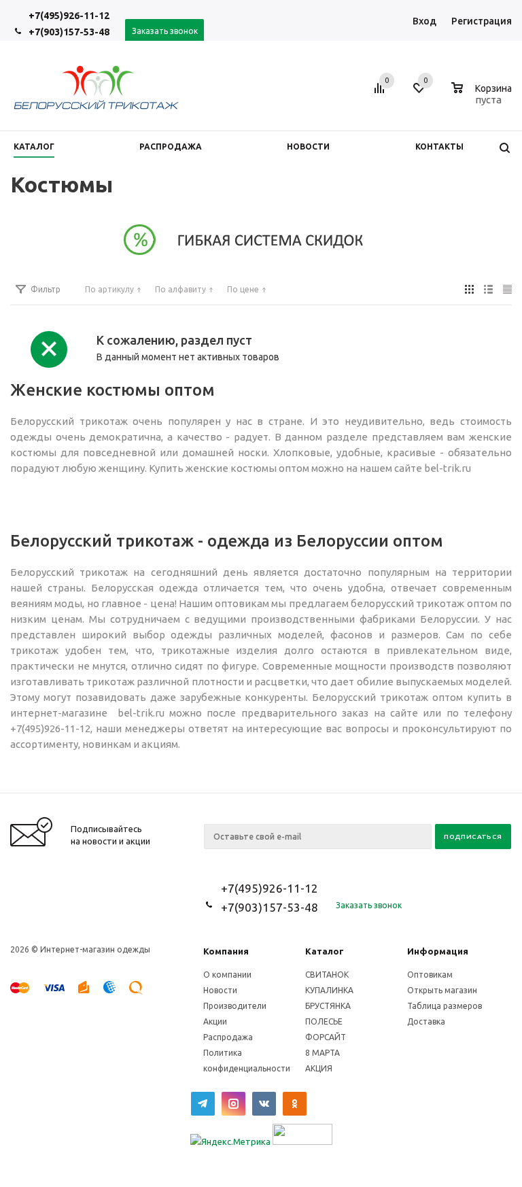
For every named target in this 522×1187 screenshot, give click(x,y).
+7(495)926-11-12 (69, 15)
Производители (234, 1005)
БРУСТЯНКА (328, 1005)
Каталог (324, 951)
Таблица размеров (444, 1005)
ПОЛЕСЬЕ (324, 1021)
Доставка (426, 1021)
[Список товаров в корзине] (483, 98)
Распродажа (228, 1037)
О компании (227, 974)
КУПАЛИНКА (329, 990)
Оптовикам (430, 974)
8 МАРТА (322, 1052)
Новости (220, 990)
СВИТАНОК (327, 974)
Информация (437, 951)
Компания (226, 951)
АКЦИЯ (318, 1068)
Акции (215, 1021)
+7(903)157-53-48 (69, 32)
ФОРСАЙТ (325, 1037)
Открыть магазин (442, 990)
